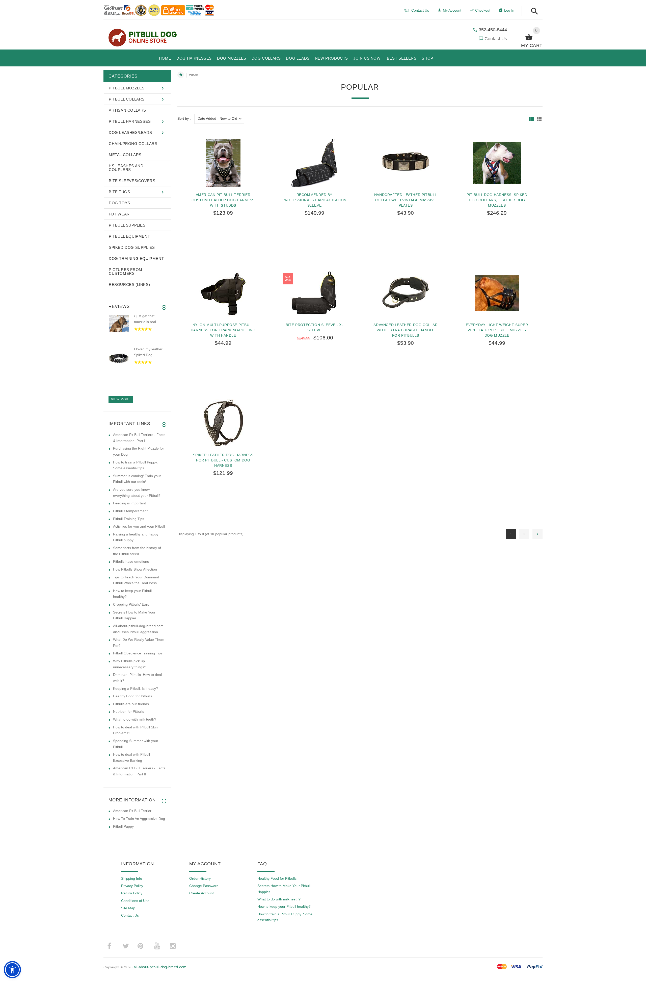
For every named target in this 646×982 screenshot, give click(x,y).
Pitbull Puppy (123, 826)
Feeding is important (129, 503)
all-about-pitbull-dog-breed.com (160, 967)
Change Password (204, 886)
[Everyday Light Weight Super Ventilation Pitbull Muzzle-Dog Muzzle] (497, 293)
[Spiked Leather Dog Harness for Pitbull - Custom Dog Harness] (223, 423)
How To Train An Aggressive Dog (139, 819)
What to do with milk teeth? (134, 719)
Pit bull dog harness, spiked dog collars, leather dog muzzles (497, 200)
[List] (539, 119)
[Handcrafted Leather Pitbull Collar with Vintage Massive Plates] (405, 163)
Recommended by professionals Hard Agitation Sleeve (314, 200)
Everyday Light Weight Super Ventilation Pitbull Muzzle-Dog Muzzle (497, 330)
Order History (200, 878)
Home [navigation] (180, 74)
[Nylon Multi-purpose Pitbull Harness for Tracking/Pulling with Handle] (223, 293)
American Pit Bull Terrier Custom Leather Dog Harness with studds (223, 200)
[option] (137, 330)
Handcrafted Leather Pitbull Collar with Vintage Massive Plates (405, 200)
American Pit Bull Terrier (132, 811)
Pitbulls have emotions (131, 561)
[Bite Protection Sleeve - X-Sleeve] (314, 293)
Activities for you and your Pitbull (139, 526)
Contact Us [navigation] (420, 10)
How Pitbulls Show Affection (135, 569)
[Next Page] (537, 534)
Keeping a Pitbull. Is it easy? (135, 688)
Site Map (128, 908)
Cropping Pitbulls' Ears (131, 604)
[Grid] (531, 119)
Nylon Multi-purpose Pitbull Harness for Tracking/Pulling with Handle (223, 330)
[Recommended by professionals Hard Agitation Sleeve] (314, 163)
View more (121, 399)
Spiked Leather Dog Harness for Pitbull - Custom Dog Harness (223, 460)
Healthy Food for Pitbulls (132, 696)
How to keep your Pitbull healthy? (284, 906)
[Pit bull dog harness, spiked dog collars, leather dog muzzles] (497, 163)
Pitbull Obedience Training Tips (138, 653)
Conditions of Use (135, 901)
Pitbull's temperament (130, 511)
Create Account (201, 893)
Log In (509, 10)
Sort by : (184, 118)
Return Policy (131, 893)
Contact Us (495, 38)
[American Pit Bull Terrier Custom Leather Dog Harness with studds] (223, 163)
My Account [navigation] (452, 10)
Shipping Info (131, 878)
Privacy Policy (132, 886)
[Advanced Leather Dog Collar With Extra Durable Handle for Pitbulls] (405, 293)
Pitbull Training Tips (128, 519)
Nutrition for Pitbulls (128, 711)
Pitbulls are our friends (131, 704)
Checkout (482, 10)
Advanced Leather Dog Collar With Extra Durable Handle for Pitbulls (405, 330)
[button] (533, 11)
